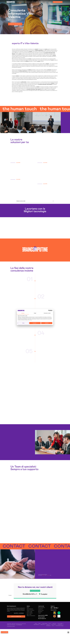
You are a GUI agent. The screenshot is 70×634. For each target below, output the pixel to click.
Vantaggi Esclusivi (60, 624)
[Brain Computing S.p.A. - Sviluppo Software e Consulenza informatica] (11, 2)
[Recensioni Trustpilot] (59, 612)
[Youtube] (56, 608)
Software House (41, 610)
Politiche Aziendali (44, 623)
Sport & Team (29, 614)
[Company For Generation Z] (54, 616)
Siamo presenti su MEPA (43, 615)
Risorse (53, 625)
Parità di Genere (53, 624)
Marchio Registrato (42, 618)
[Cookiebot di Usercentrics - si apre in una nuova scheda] (48, 310)
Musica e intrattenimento (31, 615)
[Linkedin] (51, 608)
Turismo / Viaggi (29, 611)
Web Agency (40, 611)
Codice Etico (48, 624)
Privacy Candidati (60, 623)
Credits (36, 623)
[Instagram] (53, 608)
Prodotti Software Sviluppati (59, 625)
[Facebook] (54, 608)
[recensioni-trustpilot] (35, 591)
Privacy (50, 623)
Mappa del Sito (43, 624)
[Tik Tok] (57, 608)
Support (39, 623)
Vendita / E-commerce (30, 610)
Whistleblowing (48, 625)
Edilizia (28, 607)
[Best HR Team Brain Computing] (54, 612)
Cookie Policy (54, 623)
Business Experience (41, 607)
